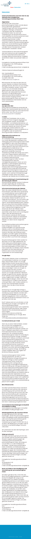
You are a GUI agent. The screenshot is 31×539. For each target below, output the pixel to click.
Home (11, 7)
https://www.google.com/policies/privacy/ (16, 318)
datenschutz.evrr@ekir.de (12, 79)
